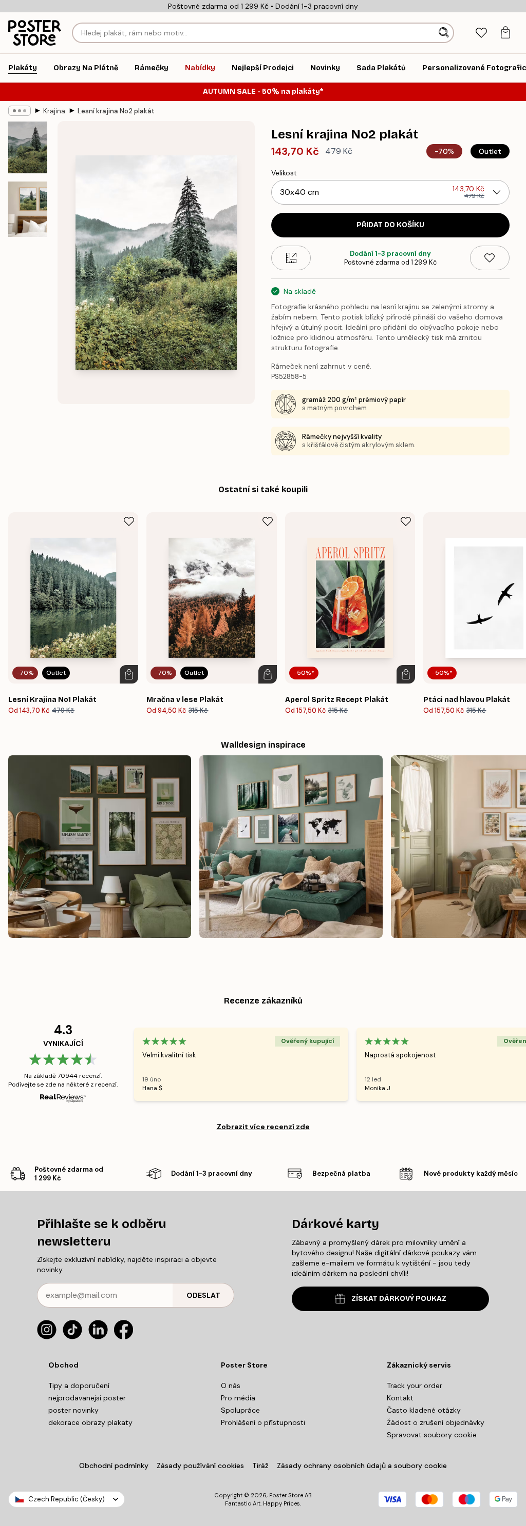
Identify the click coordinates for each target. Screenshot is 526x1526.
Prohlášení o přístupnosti (263, 1422)
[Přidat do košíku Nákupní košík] (129, 674)
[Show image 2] (27, 209)
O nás (230, 1385)
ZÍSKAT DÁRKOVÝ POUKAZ (398, 1298)
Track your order (414, 1385)
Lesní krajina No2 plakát (116, 111)
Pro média (238, 1397)
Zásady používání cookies (200, 1465)
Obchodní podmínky (113, 1465)
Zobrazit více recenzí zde (263, 1126)
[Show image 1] (27, 147)
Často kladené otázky (424, 1410)
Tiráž (260, 1465)
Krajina (54, 111)
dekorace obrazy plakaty (90, 1422)
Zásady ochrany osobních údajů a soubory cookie (362, 1465)
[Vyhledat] (445, 33)
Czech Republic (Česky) (66, 1499)
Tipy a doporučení (78, 1385)
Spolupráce (240, 1410)
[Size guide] (291, 258)
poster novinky (73, 1410)
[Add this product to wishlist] (490, 258)
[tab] (481, 33)
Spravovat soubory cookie (432, 1434)
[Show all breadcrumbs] (19, 111)
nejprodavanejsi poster (87, 1397)
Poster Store (286, 1495)
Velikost (284, 172)
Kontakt (400, 1397)
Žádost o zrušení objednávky (435, 1422)
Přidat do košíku (390, 224)
